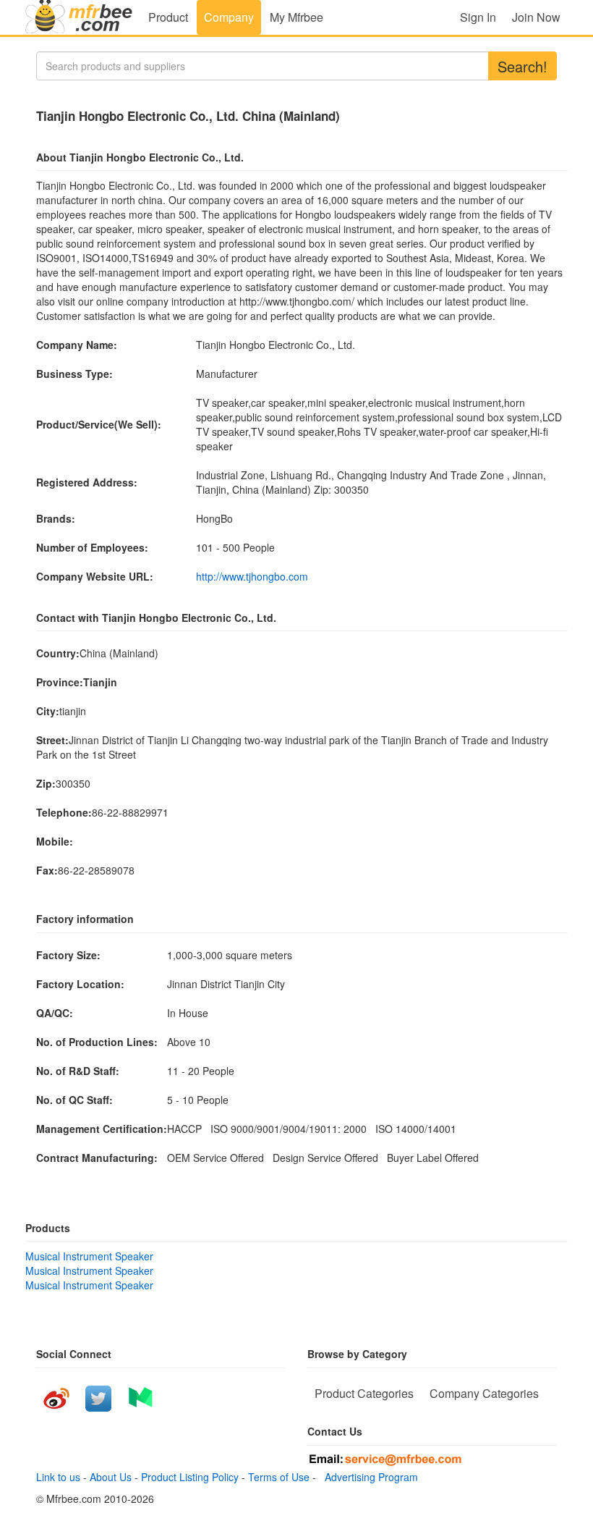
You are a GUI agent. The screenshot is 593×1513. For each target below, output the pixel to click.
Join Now (536, 17)
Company (229, 17)
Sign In (478, 17)
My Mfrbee (296, 17)
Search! (522, 66)
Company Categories (484, 1393)
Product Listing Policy (190, 1477)
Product (168, 17)
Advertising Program (368, 1477)
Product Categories (364, 1393)
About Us (111, 1477)
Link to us (58, 1477)
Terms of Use (279, 1477)
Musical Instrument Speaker (89, 1256)
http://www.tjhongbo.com (252, 576)
